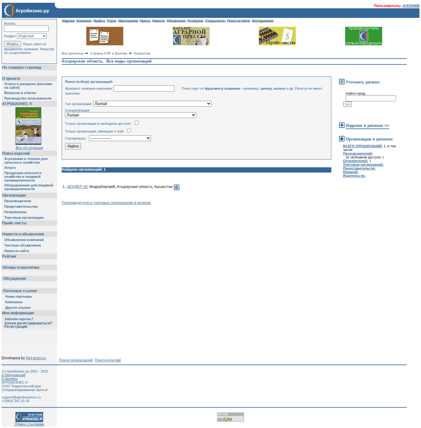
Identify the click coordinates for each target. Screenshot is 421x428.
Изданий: (351, 172)
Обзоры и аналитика (20, 267)
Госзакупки (195, 21)
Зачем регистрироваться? (28, 323)
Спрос (111, 21)
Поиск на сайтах (239, 21)
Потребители (15, 212)
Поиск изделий (16, 153)
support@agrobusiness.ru (21, 397)
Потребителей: (355, 161)
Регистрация (15, 326)
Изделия (68, 21)
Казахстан (142, 53)
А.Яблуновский (13, 375)
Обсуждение (14, 278)
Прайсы (99, 21)
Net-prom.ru (36, 358)
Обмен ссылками (29, 424)
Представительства (21, 206)
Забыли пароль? (18, 319)
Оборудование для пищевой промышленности (28, 187)
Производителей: (358, 153)
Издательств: (354, 175)
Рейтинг (9, 256)
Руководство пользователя (27, 98)
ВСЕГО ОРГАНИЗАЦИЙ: (363, 146)
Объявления (176, 21)
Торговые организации (24, 217)
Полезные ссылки (20, 291)
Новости (158, 21)
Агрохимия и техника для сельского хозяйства (25, 160)
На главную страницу (22, 67)
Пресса (145, 21)
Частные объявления (22, 245)
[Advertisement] (174, 219)
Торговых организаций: (363, 164)
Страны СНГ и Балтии (108, 53)
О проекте (11, 78)
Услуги (10, 167)
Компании (13, 302)
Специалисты (215, 21)
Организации (14, 195)
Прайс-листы (14, 223)
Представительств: (359, 168)
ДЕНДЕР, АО (77, 187)
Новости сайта (16, 251)
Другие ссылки (18, 307)
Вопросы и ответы (20, 93)
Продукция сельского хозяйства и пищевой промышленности (23, 176)
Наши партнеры (18, 296)
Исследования (262, 21)
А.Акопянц (10, 379)
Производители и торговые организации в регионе (106, 203)
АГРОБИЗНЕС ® (17, 104)
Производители (17, 201)
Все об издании (29, 148)
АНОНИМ (411, 6)
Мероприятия (128, 21)
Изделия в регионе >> (367, 125)
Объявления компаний (24, 240)
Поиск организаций (76, 360)
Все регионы (73, 53)
